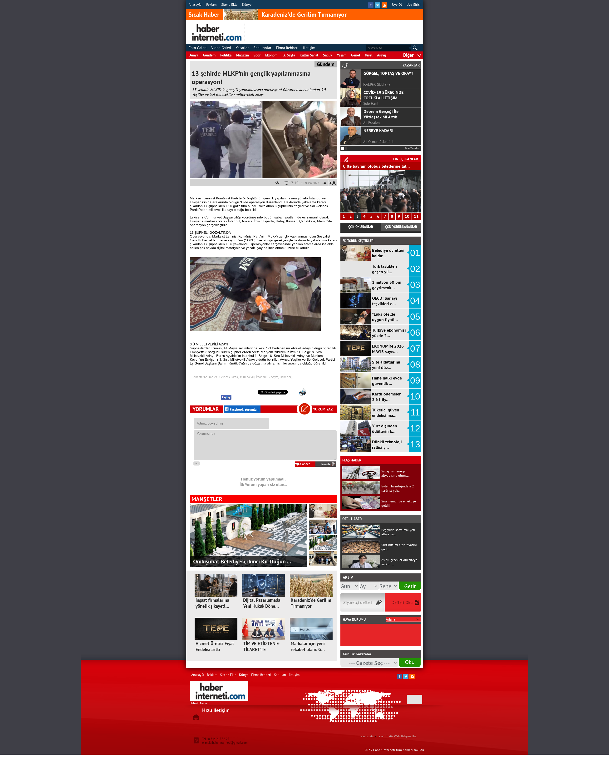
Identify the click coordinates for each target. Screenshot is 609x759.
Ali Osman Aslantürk (378, 141)
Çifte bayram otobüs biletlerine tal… (376, 166)
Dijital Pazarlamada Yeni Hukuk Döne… (261, 603)
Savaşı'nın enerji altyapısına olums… (395, 473)
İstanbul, (261, 377)
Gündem (209, 55)
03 (415, 285)
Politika (225, 55)
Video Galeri (221, 47)
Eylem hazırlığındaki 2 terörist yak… (397, 488)
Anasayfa (195, 4)
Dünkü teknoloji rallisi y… (387, 444)
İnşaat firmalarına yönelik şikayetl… (212, 603)
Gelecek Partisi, (229, 377)
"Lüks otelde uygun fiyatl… (385, 316)
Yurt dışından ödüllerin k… (384, 428)
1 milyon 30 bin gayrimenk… (386, 284)
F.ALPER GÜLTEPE (376, 84)
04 (415, 301)
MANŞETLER (207, 499)
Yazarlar (242, 47)
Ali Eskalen (371, 122)
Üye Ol (397, 4)
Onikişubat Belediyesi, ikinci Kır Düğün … (242, 561)
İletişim (309, 47)
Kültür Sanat (309, 55)
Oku (410, 661)
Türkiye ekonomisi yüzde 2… (389, 332)
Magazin (242, 55)
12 (415, 428)
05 (415, 317)
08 (415, 364)
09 (415, 380)
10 (407, 216)
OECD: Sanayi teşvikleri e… (384, 300)
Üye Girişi (414, 4)
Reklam (211, 4)
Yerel (368, 55)
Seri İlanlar (262, 47)
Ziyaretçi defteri (357, 602)
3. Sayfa (289, 55)
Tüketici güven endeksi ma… (385, 412)
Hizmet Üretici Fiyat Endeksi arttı (215, 647)
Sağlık (327, 55)
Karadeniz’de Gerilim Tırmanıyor (304, 14)
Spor (257, 55)
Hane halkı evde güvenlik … (387, 380)
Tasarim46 (366, 736)
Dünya (193, 55)
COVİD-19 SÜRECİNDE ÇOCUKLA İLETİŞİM (383, 95)
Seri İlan (280, 675)
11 (416, 216)
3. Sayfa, (273, 377)
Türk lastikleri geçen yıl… (384, 268)
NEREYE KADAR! (378, 130)
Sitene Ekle (229, 4)
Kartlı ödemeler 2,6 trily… (386, 396)
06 (415, 333)
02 (415, 269)
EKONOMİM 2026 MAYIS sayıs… (388, 348)
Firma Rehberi (287, 47)
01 (415, 253)
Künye (246, 4)
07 (415, 349)
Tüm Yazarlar (412, 148)
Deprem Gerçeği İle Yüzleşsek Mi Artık (380, 114)
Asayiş (381, 55)
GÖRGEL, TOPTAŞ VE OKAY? (388, 73)
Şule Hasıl (370, 103)
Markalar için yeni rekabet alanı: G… (308, 647)
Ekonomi (271, 55)
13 (415, 444)
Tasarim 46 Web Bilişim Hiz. (397, 736)
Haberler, (286, 377)
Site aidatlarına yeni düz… (386, 364)
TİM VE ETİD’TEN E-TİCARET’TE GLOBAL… (261, 649)
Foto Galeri (197, 47)
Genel (355, 55)
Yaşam (341, 55)
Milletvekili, (247, 377)
